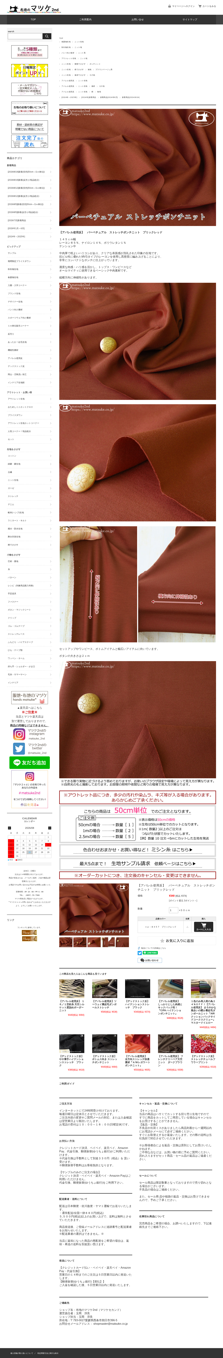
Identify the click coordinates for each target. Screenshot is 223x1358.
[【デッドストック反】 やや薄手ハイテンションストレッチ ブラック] (71, 1043)
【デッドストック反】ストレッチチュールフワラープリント (203, 1059)
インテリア (13, 682)
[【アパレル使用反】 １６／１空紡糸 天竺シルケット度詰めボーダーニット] (71, 988)
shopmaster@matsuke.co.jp (110, 1323)
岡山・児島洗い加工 (17, 374)
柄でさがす (79, 69)
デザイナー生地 (15, 301)
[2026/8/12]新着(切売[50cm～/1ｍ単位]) (26, 188)
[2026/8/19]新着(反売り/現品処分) (23, 180)
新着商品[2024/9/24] (131, 97)
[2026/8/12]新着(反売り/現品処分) (23, 196)
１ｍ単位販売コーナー (18, 326)
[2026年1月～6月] (16, 228)
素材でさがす (80, 75)
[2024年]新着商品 (88, 97)
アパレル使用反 (67, 81)
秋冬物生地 (66, 47)
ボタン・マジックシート (19, 610)
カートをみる (209, 6)
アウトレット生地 (68, 58)
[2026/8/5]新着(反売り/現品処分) (23, 212)
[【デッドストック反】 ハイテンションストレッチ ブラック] (137, 988)
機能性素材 (13, 350)
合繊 (10, 472)
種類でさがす (80, 64)
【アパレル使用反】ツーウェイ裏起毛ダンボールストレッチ (104, 1004)
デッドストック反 (16, 366)
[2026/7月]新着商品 (17, 220)
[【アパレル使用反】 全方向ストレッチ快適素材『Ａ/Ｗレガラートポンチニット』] (137, 1043)
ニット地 (78, 47)
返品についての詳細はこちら (153, 948)
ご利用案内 (85, 19)
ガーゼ (11, 488)
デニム (11, 504)
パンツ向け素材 (67, 53)
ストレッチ (13, 496)
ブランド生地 (14, 293)
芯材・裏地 (13, 561)
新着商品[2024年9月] (109, 97)
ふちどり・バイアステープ (20, 642)
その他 (92, 75)
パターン (12, 577)
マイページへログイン (183, 6)
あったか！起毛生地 (17, 342)
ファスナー (13, 602)
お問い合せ (138, 19)
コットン (12, 456)
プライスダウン (15, 415)
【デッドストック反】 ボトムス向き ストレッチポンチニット (104, 1059)
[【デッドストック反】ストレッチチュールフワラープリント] (203, 1043)
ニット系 (82, 53)
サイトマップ (190, 19)
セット (11, 439)
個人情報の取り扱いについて (21, 1353)
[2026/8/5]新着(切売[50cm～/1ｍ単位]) (25, 204)
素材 (93, 86)
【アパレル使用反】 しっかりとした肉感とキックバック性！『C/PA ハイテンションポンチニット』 (170, 1007)
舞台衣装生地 (14, 536)
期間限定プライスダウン (19, 261)
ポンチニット (95, 64)
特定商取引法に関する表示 (47, 1353)
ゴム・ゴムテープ (16, 626)
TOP (33, 19)
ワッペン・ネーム (16, 658)
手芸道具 (12, 593)
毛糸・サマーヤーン (17, 674)
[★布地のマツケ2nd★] (34, 12)
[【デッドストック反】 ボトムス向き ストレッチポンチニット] (104, 1043)
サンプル (12, 253)
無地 (89, 69)
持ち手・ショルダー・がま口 (21, 666)
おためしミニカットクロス (20, 407)
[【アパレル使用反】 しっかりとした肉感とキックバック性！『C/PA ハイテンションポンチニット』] (170, 988)
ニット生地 (79, 42)
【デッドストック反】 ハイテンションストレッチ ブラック (138, 1004)
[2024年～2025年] (69, 97)
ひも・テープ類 (15, 650)
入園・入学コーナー (17, 285)
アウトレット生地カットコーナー (23, 423)
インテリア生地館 (16, 382)
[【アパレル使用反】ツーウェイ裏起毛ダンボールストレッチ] (104, 988)
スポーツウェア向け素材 (19, 318)
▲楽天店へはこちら (29, 707)
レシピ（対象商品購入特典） (21, 585)
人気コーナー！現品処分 (19, 431)
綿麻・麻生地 (14, 464)
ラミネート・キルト (17, 520)
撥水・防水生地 (15, 528)
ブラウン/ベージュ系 (104, 69)
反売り (11, 334)
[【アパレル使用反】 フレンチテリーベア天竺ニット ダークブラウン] (170, 1043)
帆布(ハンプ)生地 (16, 512)
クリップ (12, 618)
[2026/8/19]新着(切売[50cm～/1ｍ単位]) (26, 172)
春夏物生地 (66, 42)
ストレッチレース (16, 634)
